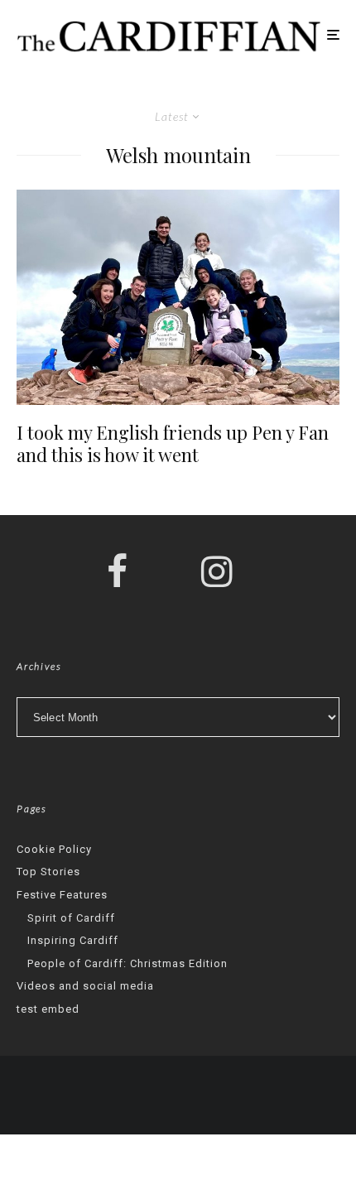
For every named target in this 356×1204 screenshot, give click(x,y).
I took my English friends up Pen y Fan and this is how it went (173, 443)
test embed (48, 1009)
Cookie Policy (54, 849)
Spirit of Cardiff (71, 918)
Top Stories (48, 871)
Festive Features (62, 895)
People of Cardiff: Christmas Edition (127, 963)
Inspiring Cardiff (72, 940)
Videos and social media (85, 986)
